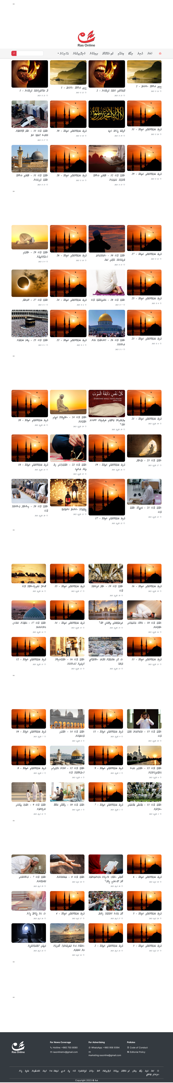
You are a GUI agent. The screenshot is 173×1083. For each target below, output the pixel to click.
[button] (63, 54)
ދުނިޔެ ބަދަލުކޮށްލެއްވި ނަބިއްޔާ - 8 (31, 769)
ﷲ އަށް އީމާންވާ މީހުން (36, 915)
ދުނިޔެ (140, 54)
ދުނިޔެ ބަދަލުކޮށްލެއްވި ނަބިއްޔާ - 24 (71, 300)
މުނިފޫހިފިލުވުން (79, 54)
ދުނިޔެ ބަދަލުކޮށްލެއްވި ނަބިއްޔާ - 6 (147, 878)
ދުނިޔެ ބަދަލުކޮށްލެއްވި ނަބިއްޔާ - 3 (147, 947)
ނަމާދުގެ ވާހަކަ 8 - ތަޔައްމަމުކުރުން (70, 878)
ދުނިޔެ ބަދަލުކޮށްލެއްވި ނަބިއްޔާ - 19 (110, 465)
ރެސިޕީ (63, 1072)
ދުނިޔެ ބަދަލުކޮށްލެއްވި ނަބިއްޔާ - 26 (71, 256)
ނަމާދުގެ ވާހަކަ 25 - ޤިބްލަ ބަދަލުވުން (32, 341)
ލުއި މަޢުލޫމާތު (107, 54)
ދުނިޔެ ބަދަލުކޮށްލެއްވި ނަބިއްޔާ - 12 (31, 660)
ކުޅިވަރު (45, 1072)
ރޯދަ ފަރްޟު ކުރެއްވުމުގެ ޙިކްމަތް (111, 915)
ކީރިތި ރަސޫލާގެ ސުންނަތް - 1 (73, 88)
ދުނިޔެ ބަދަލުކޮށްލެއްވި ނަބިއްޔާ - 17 (110, 519)
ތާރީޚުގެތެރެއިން (82, 1072)
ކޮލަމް (98, 1072)
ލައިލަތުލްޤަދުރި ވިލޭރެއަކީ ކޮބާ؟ (111, 623)
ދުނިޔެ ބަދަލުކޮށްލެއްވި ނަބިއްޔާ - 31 (147, 130)
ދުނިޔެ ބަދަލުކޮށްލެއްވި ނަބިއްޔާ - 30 (71, 131)
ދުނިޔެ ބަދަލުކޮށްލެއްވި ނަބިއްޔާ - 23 (147, 339)
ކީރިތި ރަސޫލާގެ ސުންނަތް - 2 (149, 87)
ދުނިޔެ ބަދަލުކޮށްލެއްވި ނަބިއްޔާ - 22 (71, 341)
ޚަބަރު (149, 54)
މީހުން (20, 1072)
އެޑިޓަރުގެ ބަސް (53, 1072)
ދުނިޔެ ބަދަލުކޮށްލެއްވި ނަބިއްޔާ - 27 (147, 254)
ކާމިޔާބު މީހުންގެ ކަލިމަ (116, 131)
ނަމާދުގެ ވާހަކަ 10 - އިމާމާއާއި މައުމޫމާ (69, 806)
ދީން (69, 1072)
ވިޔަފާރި (121, 54)
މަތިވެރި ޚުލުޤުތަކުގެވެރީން (37, 947)
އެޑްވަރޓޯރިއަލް (36, 1072)
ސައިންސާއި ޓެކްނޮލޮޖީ (152, 1075)
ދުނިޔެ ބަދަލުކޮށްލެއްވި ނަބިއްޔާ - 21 (147, 419)
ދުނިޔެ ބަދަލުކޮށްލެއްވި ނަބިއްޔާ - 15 (69, 587)
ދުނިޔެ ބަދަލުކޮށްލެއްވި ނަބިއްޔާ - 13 (147, 660)
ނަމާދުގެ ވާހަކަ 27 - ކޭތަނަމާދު (35, 300)
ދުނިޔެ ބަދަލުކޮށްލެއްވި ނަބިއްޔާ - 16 (147, 587)
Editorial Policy (137, 1052)
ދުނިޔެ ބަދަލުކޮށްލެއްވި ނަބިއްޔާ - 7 (108, 806)
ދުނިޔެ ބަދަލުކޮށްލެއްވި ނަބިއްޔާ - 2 (108, 947)
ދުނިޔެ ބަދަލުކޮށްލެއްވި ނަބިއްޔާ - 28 (71, 176)
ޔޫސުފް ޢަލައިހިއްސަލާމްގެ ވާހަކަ (34, 587)
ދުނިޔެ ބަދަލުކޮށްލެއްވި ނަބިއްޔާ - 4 (70, 915)
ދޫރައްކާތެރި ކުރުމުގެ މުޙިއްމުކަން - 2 (111, 91)
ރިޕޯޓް (130, 54)
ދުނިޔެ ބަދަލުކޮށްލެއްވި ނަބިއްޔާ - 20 (33, 421)
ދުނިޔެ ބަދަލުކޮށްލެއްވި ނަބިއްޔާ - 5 (147, 915)
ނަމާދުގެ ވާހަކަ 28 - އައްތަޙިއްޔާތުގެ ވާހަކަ (108, 300)
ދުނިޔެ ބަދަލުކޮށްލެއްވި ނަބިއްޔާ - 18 (33, 465)
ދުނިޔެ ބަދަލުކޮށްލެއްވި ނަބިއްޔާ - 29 (147, 174)
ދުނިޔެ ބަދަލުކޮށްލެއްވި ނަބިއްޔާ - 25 (147, 299)
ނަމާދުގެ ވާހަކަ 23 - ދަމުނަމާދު (149, 461)
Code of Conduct (138, 1048)
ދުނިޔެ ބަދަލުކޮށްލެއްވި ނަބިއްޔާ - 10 (31, 732)
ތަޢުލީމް (27, 1072)
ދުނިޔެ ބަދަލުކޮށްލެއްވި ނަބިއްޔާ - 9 (108, 769)
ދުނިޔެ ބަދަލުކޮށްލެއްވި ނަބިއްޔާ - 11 (108, 732)
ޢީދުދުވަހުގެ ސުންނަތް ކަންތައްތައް (73, 510)
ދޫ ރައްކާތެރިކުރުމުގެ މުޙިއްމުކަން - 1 (33, 91)
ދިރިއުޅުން (94, 54)
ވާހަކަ (74, 1072)
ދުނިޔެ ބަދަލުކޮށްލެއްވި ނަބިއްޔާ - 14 (69, 623)
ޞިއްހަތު (91, 1072)
